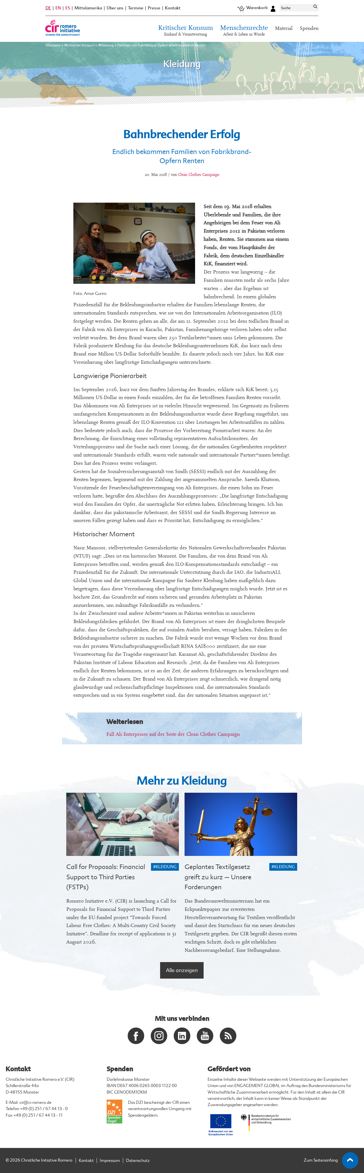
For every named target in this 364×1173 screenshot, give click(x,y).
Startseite (53, 45)
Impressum (110, 1160)
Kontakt (173, 8)
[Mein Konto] (273, 8)
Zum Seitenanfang (321, 1160)
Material (284, 28)
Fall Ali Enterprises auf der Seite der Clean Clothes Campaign (173, 734)
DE (48, 8)
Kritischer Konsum (185, 30)
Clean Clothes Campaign (198, 174)
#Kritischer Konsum (79, 45)
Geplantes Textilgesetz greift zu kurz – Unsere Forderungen (218, 877)
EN (58, 8)
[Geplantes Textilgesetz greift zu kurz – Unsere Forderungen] (241, 824)
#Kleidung (106, 45)
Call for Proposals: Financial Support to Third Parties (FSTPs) (105, 877)
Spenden (309, 28)
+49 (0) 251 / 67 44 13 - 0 (44, 1108)
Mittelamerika (88, 8)
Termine (135, 8)
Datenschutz (138, 1160)
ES (67, 8)
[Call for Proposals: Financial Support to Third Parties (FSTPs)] (122, 824)
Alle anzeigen (182, 970)
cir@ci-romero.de (35, 1102)
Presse (154, 8)
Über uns (115, 8)
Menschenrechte (244, 30)
